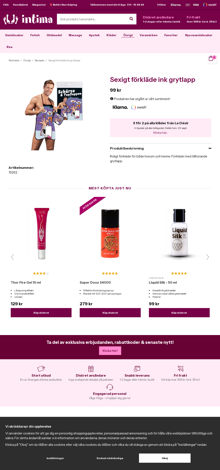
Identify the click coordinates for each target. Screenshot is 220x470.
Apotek (94, 35)
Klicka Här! (110, 350)
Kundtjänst (20, 4)
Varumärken (148, 35)
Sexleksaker (14, 35)
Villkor (161, 4)
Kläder (111, 35)
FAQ (6, 4)
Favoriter (171, 35)
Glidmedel (54, 35)
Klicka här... (160, 133)
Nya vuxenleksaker (198, 35)
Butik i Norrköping (64, 4)
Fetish (35, 35)
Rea (9, 47)
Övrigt (128, 35)
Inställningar (55, 458)
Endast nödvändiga (110, 458)
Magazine (39, 4)
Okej (165, 458)
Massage (75, 35)
